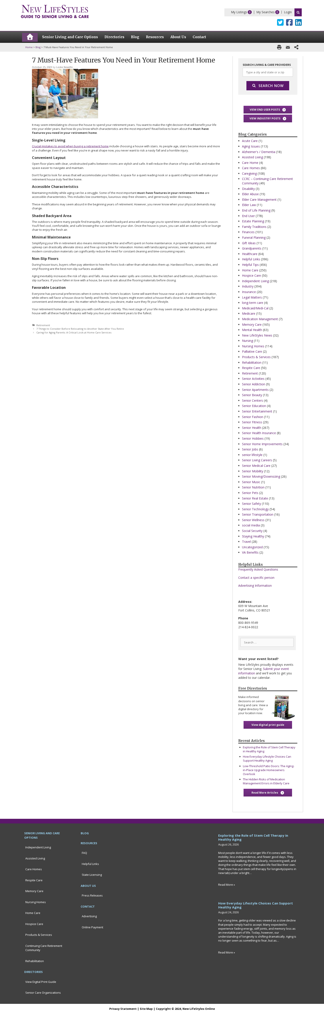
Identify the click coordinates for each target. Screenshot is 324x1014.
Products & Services (256, 357)
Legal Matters (252, 297)
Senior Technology (255, 509)
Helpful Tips (250, 265)
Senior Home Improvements (262, 444)
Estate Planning (253, 221)
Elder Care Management (259, 199)
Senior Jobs (250, 449)
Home (29, 47)
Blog (38, 47)
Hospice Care (251, 275)
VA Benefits (250, 552)
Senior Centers (252, 400)
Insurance (249, 292)
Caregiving (249, 173)
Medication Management (260, 319)
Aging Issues (251, 146)
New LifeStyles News (257, 335)
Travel (246, 541)
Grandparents (251, 248)
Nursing (247, 341)
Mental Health (252, 330)
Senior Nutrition (253, 487)
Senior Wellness (253, 520)
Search (298, 12)
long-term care (252, 303)
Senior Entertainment (257, 411)
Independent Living (255, 281)
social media (251, 525)
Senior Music (251, 482)
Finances (248, 232)
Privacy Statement (123, 1009)
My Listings (239, 12)
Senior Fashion (252, 417)
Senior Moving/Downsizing (261, 476)
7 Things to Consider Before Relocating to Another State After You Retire (80, 328)
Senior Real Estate (255, 498)
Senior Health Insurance (259, 433)
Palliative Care (252, 351)
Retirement (43, 325)
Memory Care (252, 324)
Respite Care (251, 368)
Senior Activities (253, 378)
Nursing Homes (253, 346)
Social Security (252, 531)
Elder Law (249, 205)
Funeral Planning (254, 237)
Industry (247, 286)
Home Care (250, 270)
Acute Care (250, 141)
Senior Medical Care (256, 465)
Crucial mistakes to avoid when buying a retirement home (70, 146)
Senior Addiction (253, 384)
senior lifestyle (252, 455)
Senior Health (251, 428)
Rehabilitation (251, 362)
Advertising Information (255, 585)
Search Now (271, 85)
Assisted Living (252, 157)
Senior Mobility (252, 471)
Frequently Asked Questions (258, 569)
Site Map (146, 1009)
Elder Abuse (250, 194)
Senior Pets (250, 493)
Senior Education (254, 406)
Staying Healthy (253, 536)
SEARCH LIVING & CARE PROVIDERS (267, 65)
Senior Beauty (252, 395)
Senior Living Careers (257, 460)
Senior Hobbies (253, 438)
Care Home (250, 163)
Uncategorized (252, 547)
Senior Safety (251, 503)
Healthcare (249, 254)
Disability (248, 189)
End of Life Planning (256, 210)
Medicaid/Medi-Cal (255, 308)
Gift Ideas (249, 243)
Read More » (226, 885)
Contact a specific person (256, 577)
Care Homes (251, 168)
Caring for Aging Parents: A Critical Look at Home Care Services (73, 332)
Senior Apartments (255, 390)
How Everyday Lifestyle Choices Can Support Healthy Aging (267, 758)
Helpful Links (251, 259)
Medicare (248, 313)
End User (248, 216)
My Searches (265, 12)
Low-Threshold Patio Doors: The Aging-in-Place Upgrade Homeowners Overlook (268, 770)
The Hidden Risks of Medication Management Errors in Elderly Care (266, 781)
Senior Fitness (252, 422)
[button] (268, 110)
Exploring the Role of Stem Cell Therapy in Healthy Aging (253, 837)
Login (288, 12)
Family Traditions (254, 227)
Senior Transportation (257, 514)
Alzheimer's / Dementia (258, 152)
